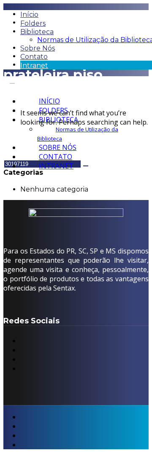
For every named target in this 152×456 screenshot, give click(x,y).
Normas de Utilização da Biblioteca (77, 133)
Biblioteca (37, 32)
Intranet (34, 65)
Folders (33, 23)
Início (29, 15)
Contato (34, 57)
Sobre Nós (37, 48)
